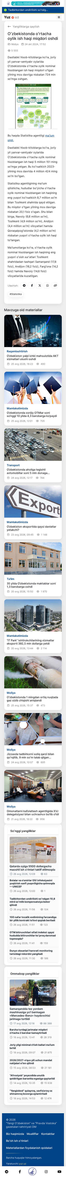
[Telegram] (23, 285)
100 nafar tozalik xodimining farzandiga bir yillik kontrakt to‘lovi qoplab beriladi (33, 919)
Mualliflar (33, 1133)
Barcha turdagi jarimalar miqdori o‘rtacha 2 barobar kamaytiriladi (29, 1031)
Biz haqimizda (15, 1133)
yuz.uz (22, 1163)
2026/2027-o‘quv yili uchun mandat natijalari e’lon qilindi (31, 1062)
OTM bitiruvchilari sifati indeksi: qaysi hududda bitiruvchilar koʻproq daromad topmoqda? (33, 935)
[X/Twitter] (39, 285)
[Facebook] (31, 285)
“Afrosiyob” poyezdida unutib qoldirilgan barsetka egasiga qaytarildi (32, 1077)
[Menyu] (59, 17)
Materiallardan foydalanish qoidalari (29, 1147)
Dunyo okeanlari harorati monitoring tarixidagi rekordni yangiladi (31, 952)
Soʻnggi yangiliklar (23, 831)
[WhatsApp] (47, 285)
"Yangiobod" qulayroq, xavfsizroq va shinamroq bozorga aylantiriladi (31, 1092)
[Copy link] (54, 285)
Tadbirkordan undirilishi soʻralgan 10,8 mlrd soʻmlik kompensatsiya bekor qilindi (32, 901)
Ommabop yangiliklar (24, 973)
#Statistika (16, 294)
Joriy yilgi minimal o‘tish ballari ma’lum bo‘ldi (32, 1046)
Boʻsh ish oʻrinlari (17, 1140)
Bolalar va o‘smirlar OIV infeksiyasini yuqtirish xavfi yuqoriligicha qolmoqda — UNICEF (32, 883)
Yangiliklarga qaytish (26, 26)
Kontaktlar (48, 1133)
